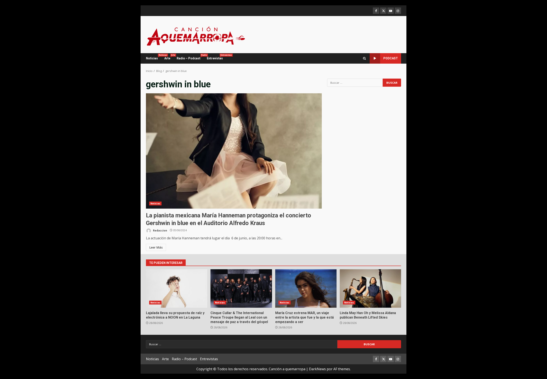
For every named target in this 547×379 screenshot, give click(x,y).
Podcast (390, 58)
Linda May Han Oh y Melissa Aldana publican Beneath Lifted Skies (370, 288)
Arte (169, 57)
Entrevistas (215, 57)
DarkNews (317, 369)
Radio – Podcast (190, 57)
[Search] (364, 58)
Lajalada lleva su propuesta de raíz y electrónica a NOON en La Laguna (176, 288)
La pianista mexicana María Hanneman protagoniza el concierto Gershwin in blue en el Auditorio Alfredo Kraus (234, 151)
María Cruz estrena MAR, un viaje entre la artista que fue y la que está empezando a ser (306, 288)
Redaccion (159, 230)
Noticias (153, 57)
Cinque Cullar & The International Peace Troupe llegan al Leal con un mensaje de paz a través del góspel (241, 288)
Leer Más (156, 247)
